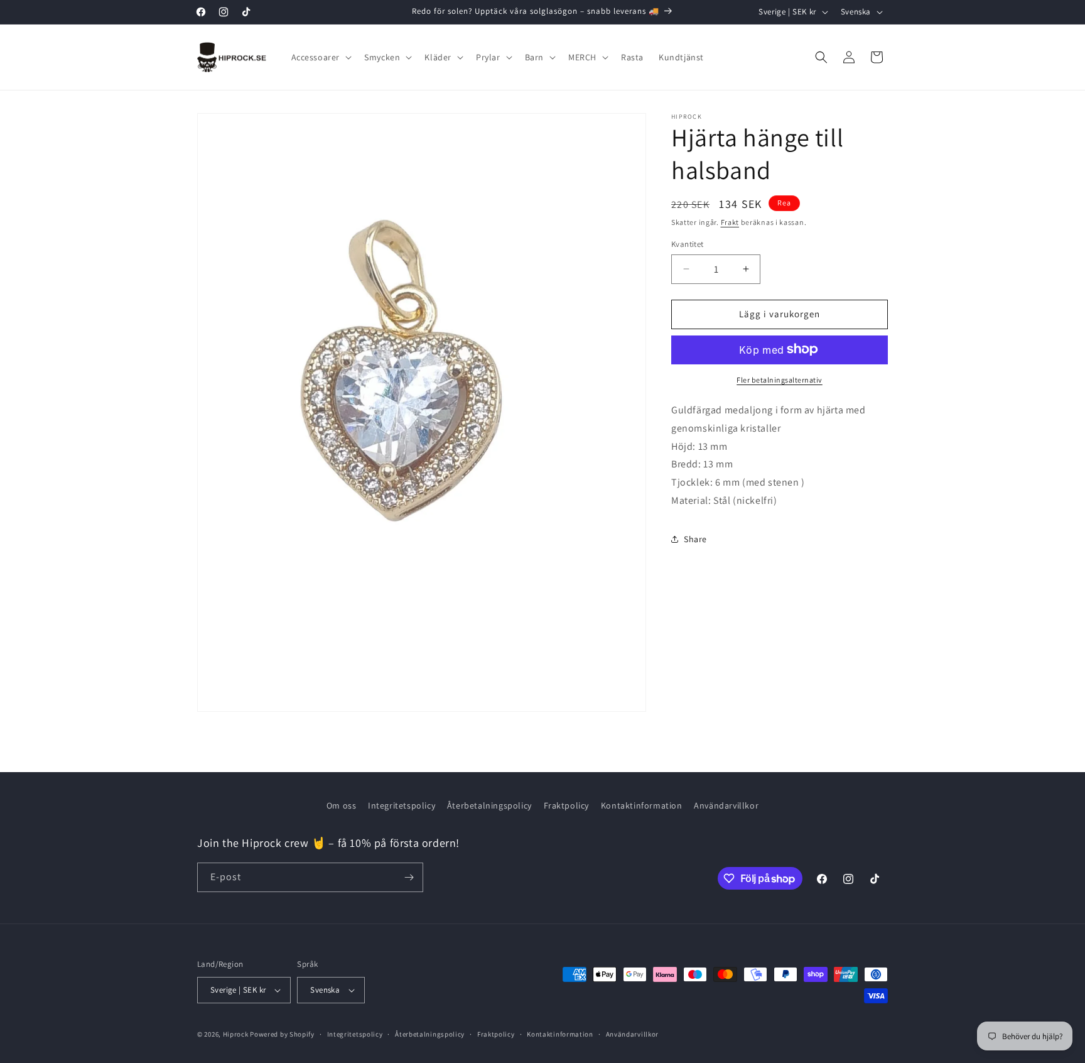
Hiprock (237, 1034)
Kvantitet (687, 244)
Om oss (342, 805)
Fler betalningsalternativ (780, 379)
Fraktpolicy (567, 805)
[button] (320, 57)
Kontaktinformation (642, 805)
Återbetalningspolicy (489, 805)
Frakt (730, 222)
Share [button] (695, 539)
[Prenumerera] (409, 877)
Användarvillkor (726, 805)
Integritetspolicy (401, 805)
